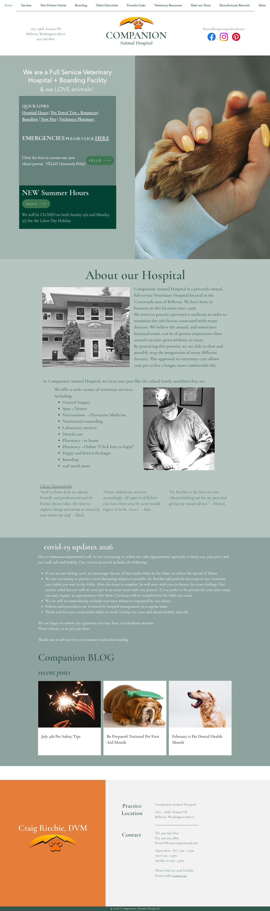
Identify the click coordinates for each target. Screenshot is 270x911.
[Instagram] (223, 36)
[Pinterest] (236, 36)
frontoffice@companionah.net (224, 29)
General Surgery (76, 402)
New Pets (48, 119)
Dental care (72, 434)
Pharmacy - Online (79, 446)
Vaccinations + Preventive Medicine (94, 415)
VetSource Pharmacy (77, 119)
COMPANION (136, 35)
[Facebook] (211, 36)
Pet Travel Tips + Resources (74, 112)
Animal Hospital (136, 43)
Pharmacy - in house (80, 440)
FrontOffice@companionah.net (176, 843)
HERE (102, 138)
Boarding (30, 119)
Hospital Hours (35, 112)
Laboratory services (79, 428)
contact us (179, 875)
